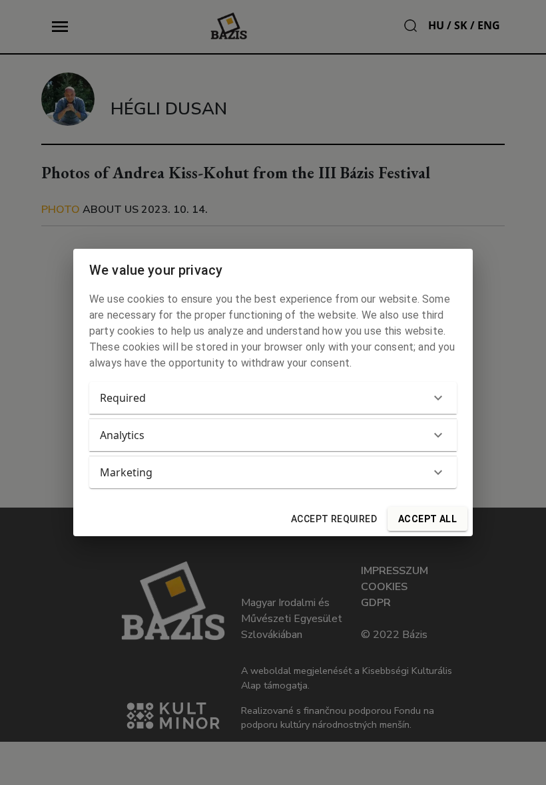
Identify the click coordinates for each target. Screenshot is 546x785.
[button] (273, 398)
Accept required (334, 519)
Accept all (427, 519)
